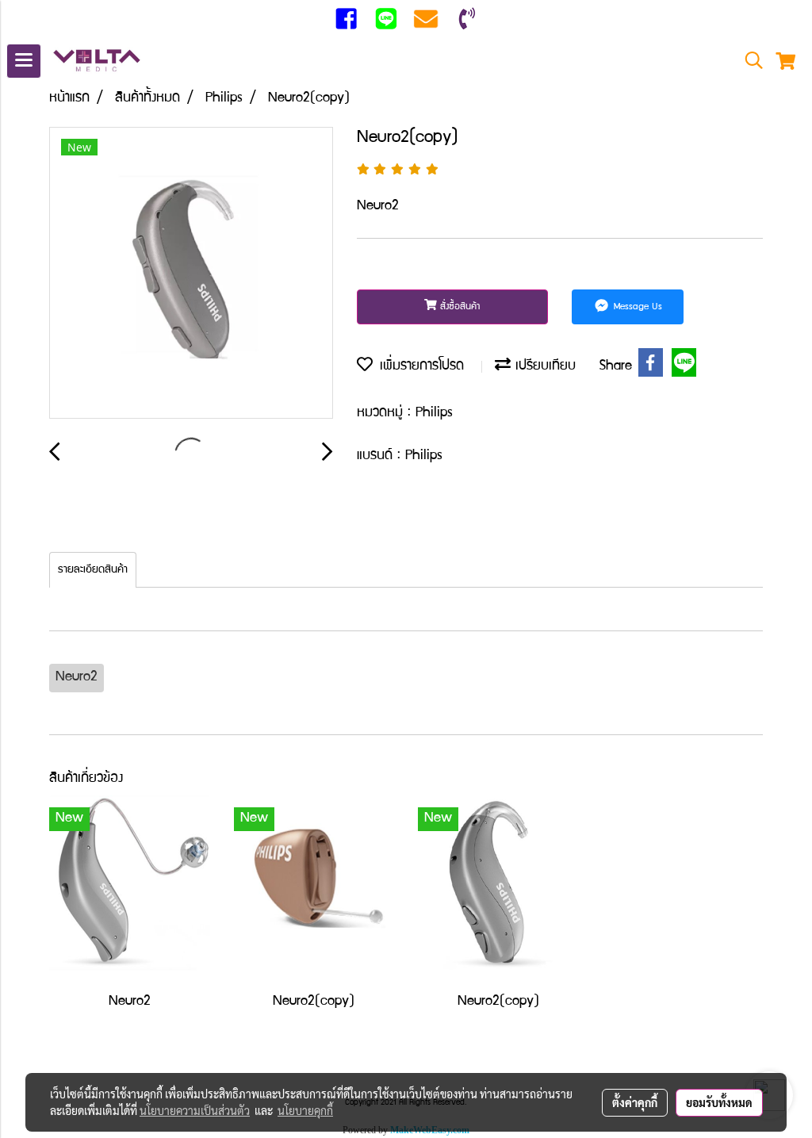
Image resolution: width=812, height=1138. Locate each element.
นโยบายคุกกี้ (305, 1110)
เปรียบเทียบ (543, 367)
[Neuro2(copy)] (191, 274)
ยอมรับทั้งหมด (719, 1102)
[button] (748, 61)
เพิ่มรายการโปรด (418, 367)
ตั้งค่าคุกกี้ (634, 1102)
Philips (434, 414)
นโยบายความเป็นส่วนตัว (195, 1110)
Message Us (636, 307)
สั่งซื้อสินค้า (459, 307)
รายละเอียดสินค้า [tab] (93, 570)
